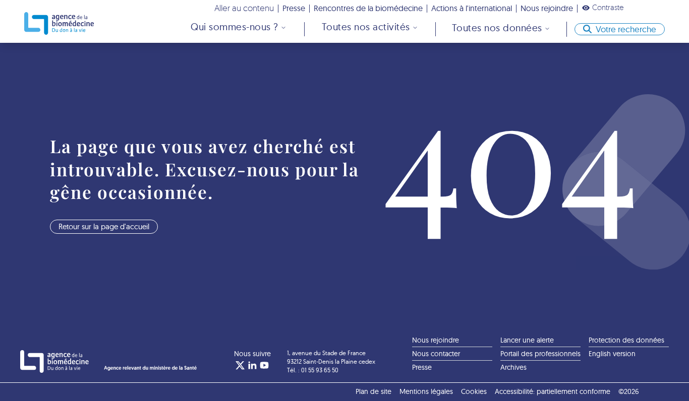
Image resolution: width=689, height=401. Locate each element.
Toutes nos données (497, 28)
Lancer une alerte (527, 340)
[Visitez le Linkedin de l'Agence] (252, 365)
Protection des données (626, 340)
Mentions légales (426, 391)
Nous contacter (436, 353)
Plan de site (373, 391)
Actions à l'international (471, 8)
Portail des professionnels (540, 353)
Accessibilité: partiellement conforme (552, 391)
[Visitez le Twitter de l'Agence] (240, 365)
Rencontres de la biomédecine (368, 8)
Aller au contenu (244, 8)
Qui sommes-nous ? (234, 27)
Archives (513, 367)
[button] (603, 8)
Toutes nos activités (366, 27)
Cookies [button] (474, 391)
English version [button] (612, 353)
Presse (293, 8)
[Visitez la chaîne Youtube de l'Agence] (264, 365)
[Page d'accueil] (59, 23)
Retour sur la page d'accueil (104, 226)
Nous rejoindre (547, 8)
